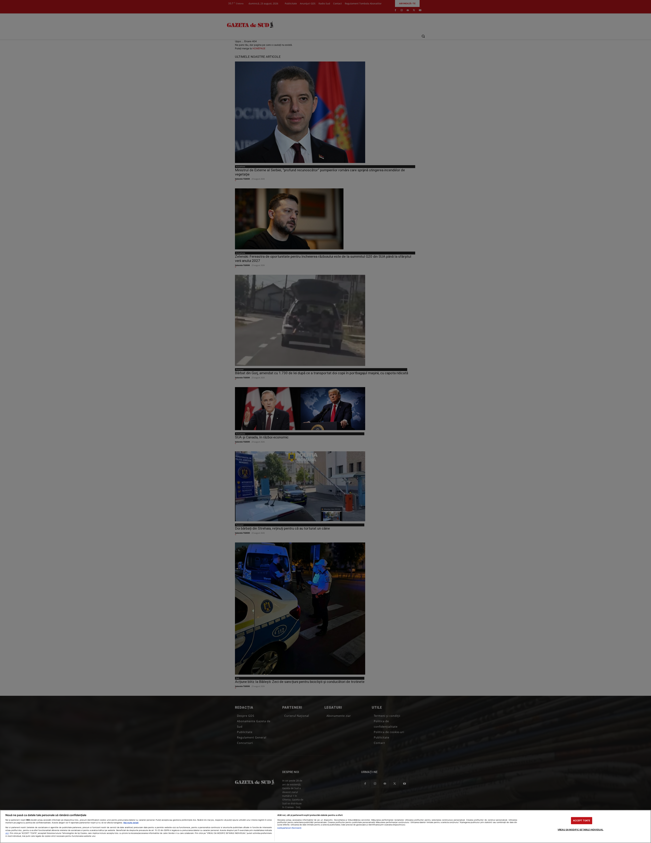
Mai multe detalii (131, 822)
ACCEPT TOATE (581, 820)
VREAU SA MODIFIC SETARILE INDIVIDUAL (580, 829)
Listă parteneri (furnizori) (289, 828)
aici (7, 833)
